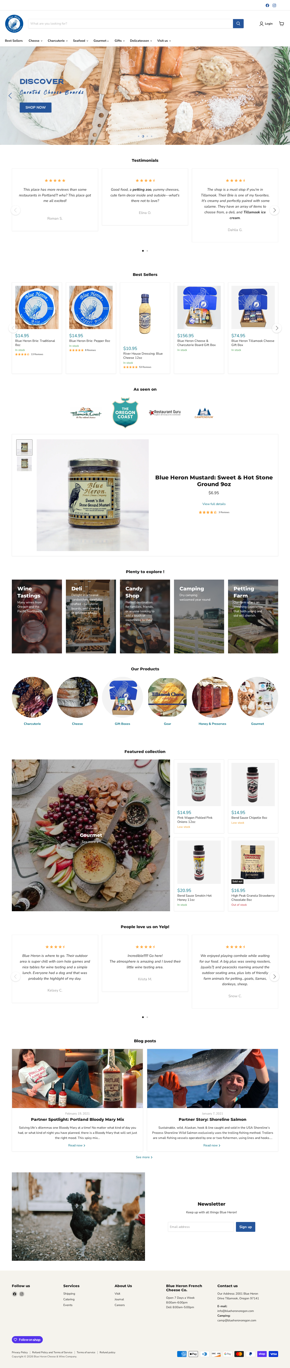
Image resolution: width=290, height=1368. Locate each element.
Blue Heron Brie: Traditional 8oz (35, 343)
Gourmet (100, 41)
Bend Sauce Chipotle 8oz (249, 818)
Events (67, 1305)
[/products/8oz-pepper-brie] (91, 307)
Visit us (163, 41)
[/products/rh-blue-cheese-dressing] (145, 314)
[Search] (238, 23)
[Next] (274, 210)
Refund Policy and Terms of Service (52, 1352)
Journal (119, 1299)
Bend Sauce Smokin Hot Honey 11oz (194, 898)
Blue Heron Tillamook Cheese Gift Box (252, 343)
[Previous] (15, 210)
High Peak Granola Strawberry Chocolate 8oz (253, 898)
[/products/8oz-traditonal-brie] (37, 307)
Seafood (79, 41)
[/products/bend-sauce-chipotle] (253, 784)
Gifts (119, 41)
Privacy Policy (20, 1352)
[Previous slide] (11, 96)
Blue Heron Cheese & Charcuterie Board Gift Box (196, 343)
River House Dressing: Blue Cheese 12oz (143, 355)
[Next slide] (279, 96)
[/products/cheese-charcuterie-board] (199, 307)
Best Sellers (14, 41)
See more (143, 1157)
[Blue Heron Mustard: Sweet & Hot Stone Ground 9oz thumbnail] (24, 447)
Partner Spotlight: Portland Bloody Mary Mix (77, 1119)
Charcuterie (56, 41)
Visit (117, 1294)
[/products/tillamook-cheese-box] (253, 307)
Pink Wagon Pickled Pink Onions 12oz (194, 820)
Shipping (69, 1294)
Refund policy (107, 1352)
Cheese (34, 41)
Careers (120, 1305)
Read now (75, 1145)
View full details (214, 504)
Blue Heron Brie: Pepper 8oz (89, 341)
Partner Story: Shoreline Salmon (212, 1119)
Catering (69, 1299)
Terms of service (86, 1352)
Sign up (245, 1227)
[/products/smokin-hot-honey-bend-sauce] (199, 862)
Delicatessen (140, 41)
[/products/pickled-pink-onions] (199, 784)
